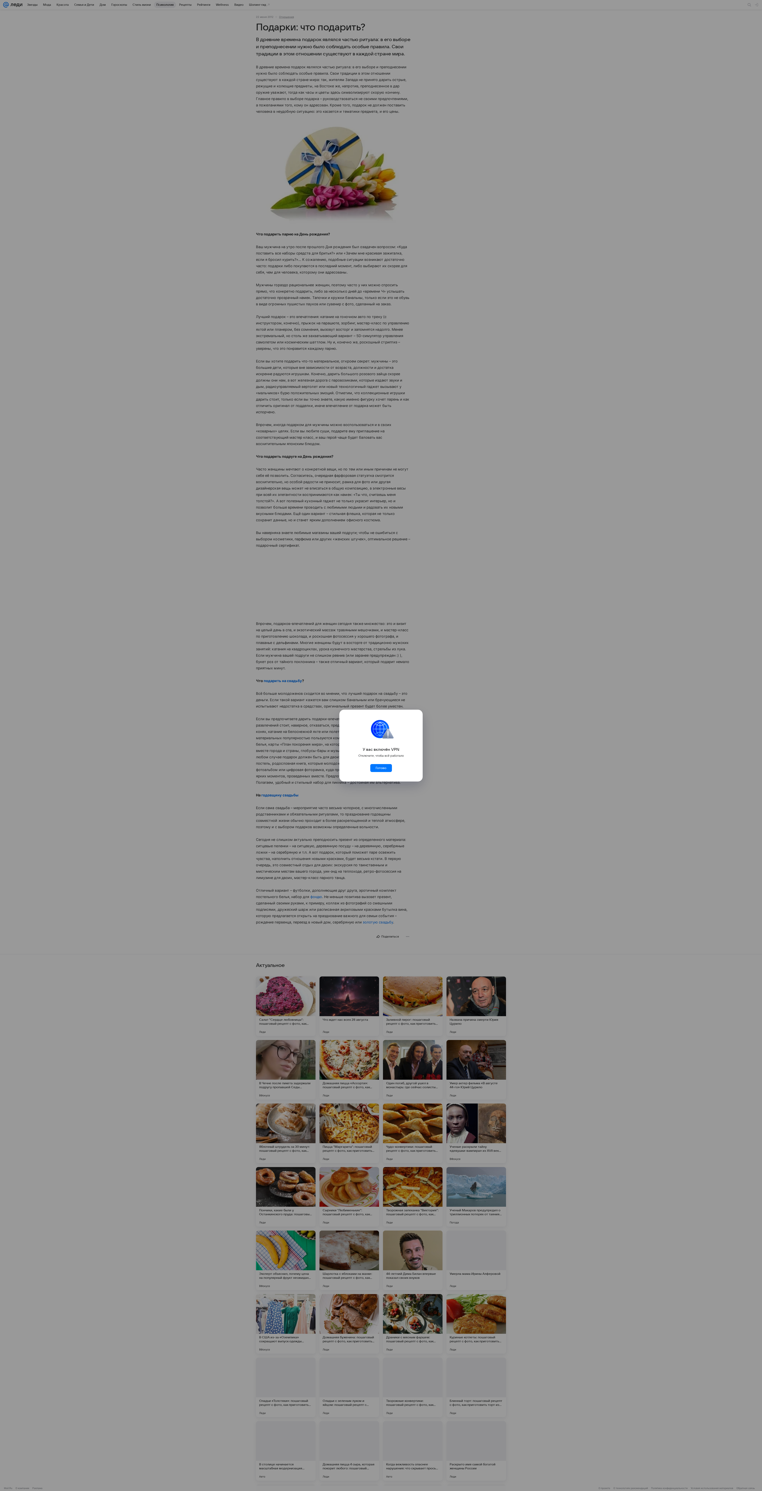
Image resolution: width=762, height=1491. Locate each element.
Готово (381, 768)
